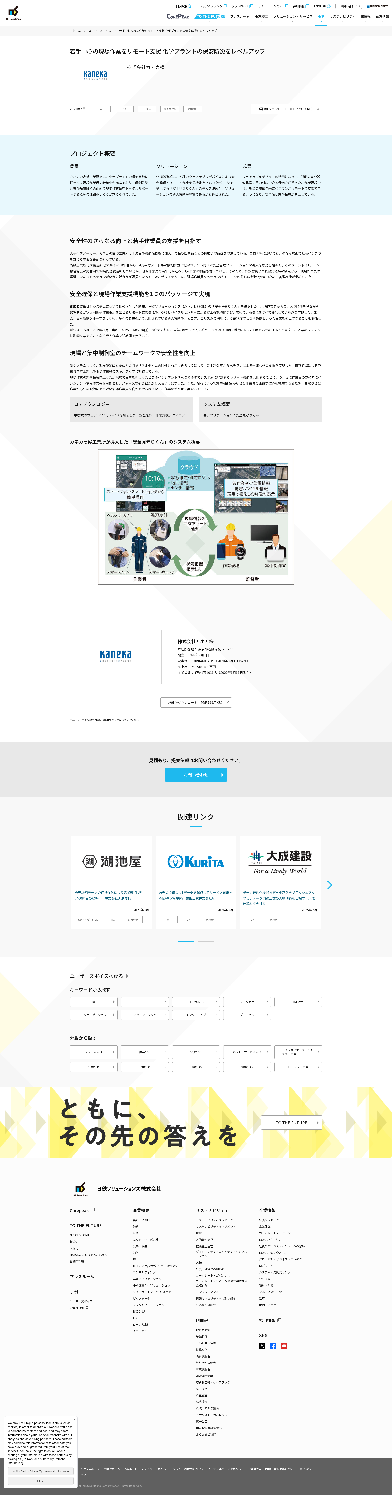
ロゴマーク (266, 1266)
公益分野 (145, 1067)
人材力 (74, 1248)
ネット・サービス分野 (247, 1052)
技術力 (74, 1242)
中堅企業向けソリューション (151, 1285)
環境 (199, 1233)
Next (329, 885)
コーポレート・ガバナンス (213, 1275)
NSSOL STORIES (80, 1235)
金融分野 (196, 1067)
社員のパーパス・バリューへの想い (282, 1246)
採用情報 (299, 6)
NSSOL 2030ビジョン (273, 1253)
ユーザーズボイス (100, 31)
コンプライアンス (207, 1292)
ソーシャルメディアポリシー (225, 1469)
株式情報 (201, 1402)
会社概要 (265, 1279)
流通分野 (196, 1052)
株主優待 (201, 1389)
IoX (135, 1318)
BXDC (136, 1311)
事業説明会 (203, 1369)
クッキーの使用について (188, 1469)
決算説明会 (203, 1356)
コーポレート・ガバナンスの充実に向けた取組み (221, 1283)
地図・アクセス (269, 1305)
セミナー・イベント (271, 6)
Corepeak (79, 1210)
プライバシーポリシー (155, 1469)
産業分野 (193, 109)
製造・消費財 (141, 1220)
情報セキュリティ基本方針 (121, 1469)
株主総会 (201, 1395)
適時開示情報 (204, 1376)
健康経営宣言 (204, 1246)
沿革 (262, 1298)
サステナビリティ (212, 1210)
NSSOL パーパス (269, 1239)
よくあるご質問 (206, 1434)
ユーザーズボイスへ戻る (96, 975)
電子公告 (201, 1421)
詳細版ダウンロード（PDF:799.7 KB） (286, 108)
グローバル (247, 1015)
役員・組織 (266, 1285)
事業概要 (141, 1210)
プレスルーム (240, 16)
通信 (136, 1253)
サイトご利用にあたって (84, 1469)
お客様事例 (77, 1308)
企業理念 (265, 1226)
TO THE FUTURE (291, 1122)
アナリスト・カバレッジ (211, 1415)
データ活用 (147, 109)
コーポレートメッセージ (275, 1233)
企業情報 (267, 1210)
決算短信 (201, 1350)
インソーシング (196, 1015)
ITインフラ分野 (298, 1067)
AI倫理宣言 (255, 1469)
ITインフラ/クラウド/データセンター (157, 1266)
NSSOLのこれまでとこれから (88, 1255)
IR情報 (202, 1320)
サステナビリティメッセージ (214, 1220)
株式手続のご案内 (207, 1408)
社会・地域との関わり (210, 1269)
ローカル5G (196, 1002)
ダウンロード (240, 6)
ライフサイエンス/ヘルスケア (152, 1292)
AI (145, 1002)
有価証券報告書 (206, 1343)
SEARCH (181, 6)
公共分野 (93, 1067)
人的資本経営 (204, 1239)
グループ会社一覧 (270, 1292)
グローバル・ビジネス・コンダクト (282, 1259)
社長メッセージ (269, 1220)
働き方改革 (170, 109)
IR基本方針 (203, 1330)
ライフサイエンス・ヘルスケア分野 (297, 1052)
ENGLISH (320, 6)
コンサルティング (144, 1272)
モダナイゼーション (88, 919)
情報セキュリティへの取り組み (216, 1298)
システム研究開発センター (276, 1272)
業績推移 (201, 1336)
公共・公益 (140, 1246)
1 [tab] (186, 940)
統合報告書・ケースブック (213, 1382)
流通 (136, 1226)
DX (124, 109)
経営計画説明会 (206, 1363)
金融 (136, 1233)
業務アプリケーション (147, 1279)
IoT (101, 109)
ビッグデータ (141, 1298)
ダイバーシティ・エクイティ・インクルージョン (221, 1254)
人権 (199, 1262)
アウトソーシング (145, 1015)
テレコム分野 (93, 1052)
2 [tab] (206, 940)
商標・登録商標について (280, 1469)
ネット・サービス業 (146, 1239)
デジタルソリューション (148, 1305)
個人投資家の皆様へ (209, 1428)
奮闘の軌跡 (77, 1261)
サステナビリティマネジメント (216, 1226)
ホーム (76, 31)
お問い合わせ (348, 6)
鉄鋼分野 (247, 1067)
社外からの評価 (206, 1305)
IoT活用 (298, 1002)
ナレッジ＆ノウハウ (209, 6)
